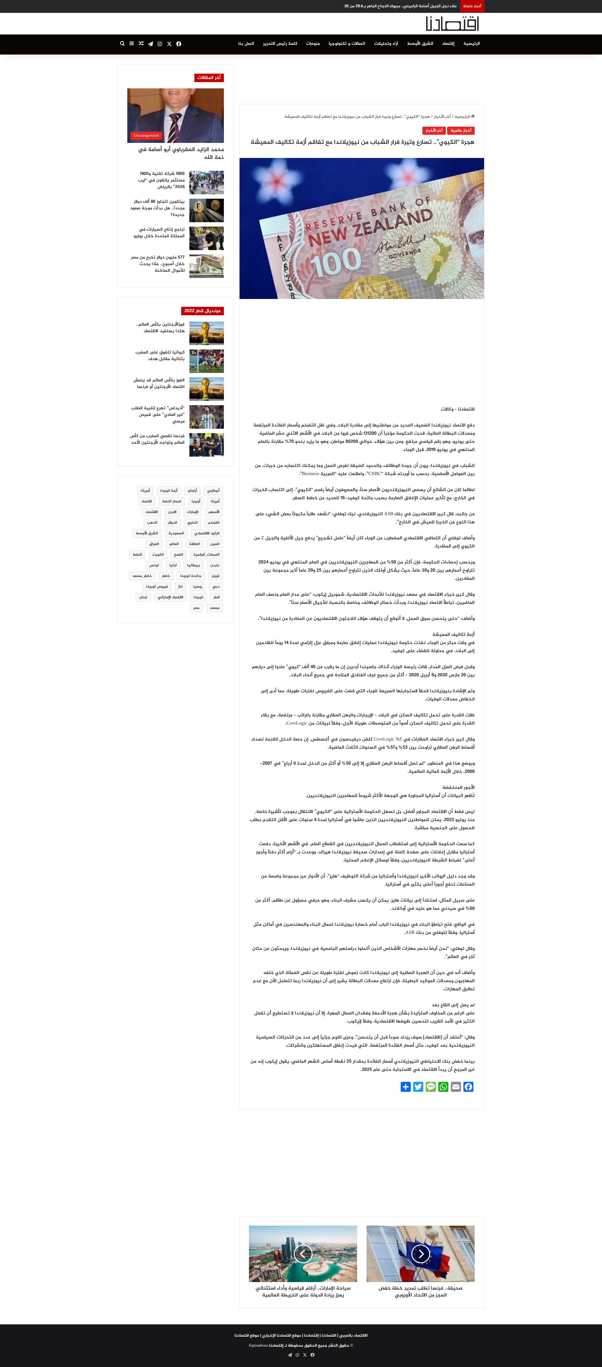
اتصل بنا (246, 43)
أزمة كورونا (168, 491)
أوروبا (196, 501)
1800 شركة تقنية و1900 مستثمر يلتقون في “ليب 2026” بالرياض (161, 180)
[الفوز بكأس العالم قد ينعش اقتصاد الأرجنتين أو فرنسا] (206, 389)
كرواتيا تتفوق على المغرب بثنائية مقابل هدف (160, 356)
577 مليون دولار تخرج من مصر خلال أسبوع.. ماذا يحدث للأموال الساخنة (158, 264)
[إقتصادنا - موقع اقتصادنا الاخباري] (437, 23)
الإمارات (192, 512)
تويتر (215, 576)
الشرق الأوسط (420, 43)
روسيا (197, 587)
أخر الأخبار (442, 116)
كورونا (198, 597)
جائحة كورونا (190, 576)
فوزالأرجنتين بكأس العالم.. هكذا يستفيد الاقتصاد (160, 328)
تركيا (173, 565)
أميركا (215, 501)
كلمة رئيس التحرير (280, 43)
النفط (137, 555)
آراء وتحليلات (386, 43)
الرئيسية (471, 43)
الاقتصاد (151, 512)
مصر (196, 608)
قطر (216, 597)
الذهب (152, 523)
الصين (214, 544)
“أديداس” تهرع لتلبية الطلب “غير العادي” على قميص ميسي (158, 415)
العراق (154, 544)
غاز (180, 587)
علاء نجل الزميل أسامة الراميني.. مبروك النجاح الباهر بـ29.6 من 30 (400, 6)
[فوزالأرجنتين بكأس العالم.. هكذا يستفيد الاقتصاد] (206, 333)
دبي (216, 587)
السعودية (176, 533)
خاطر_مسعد (142, 576)
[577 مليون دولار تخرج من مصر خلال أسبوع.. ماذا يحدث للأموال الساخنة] (206, 266)
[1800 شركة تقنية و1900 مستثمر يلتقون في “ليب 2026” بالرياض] (206, 182)
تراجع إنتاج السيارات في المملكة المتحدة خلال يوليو (159, 233)
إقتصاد (448, 43)
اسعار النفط (171, 501)
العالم (174, 544)
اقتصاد (146, 501)
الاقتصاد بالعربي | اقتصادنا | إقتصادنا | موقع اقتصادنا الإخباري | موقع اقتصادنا (301, 1335)
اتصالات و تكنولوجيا (347, 43)
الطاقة (194, 544)
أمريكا (145, 491)
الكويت (158, 555)
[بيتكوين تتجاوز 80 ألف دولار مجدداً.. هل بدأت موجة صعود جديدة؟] (206, 210)
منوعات (313, 43)
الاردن (172, 512)
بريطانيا (193, 565)
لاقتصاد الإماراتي (170, 597)
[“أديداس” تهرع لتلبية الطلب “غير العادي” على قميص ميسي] (206, 417)
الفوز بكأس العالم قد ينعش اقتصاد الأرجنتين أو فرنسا (159, 383)
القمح (178, 555)
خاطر (166, 576)
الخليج (192, 523)
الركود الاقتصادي (206, 533)
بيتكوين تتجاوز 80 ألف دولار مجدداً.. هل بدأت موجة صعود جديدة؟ (157, 208)
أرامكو (192, 491)
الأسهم (214, 512)
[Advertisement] (362, 78)
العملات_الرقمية (206, 555)
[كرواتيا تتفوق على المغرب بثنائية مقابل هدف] (206, 361)
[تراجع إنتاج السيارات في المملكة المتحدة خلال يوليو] (206, 238)
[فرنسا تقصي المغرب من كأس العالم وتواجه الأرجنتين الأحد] (206, 445)
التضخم (213, 523)
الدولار (172, 523)
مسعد (214, 608)
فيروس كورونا (157, 587)
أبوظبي (213, 491)
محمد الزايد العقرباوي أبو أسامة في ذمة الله (181, 153)
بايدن (214, 565)
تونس (154, 565)
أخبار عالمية (461, 130)
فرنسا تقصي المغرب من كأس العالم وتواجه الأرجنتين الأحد (157, 439)
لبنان (143, 597)
